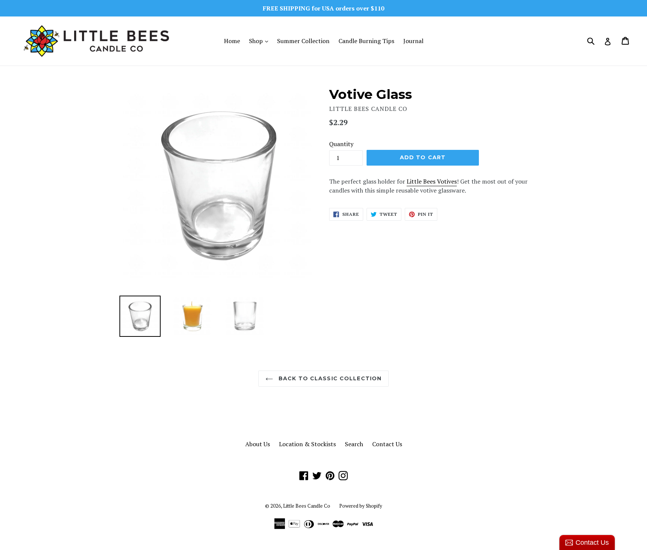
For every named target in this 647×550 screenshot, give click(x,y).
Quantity (341, 144)
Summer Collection (303, 41)
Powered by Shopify (360, 505)
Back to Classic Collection (329, 378)
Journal (413, 41)
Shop (260, 40)
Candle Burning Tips (366, 41)
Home (232, 41)
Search (354, 444)
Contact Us (387, 444)
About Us (257, 444)
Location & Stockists (307, 444)
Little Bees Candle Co (306, 505)
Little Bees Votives (432, 181)
